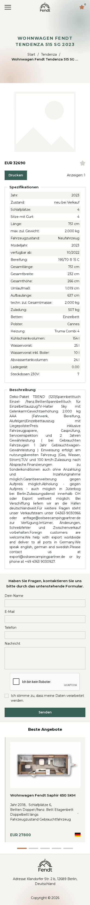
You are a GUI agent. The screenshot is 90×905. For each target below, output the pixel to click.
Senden (45, 712)
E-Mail (10, 612)
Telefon (10, 627)
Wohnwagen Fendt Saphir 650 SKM (42, 795)
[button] (22, 848)
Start (31, 54)
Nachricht (12, 643)
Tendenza (49, 54)
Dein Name (14, 596)
